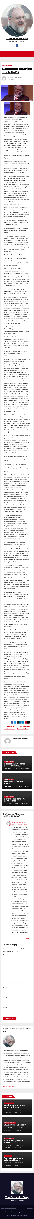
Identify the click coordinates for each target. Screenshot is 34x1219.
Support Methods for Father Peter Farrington (17, 1215)
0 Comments (17, 1112)
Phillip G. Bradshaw (17, 822)
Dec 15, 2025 (8, 1145)
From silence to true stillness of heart (13, 1159)
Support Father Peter (9, 1086)
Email (5, 998)
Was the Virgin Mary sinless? (13, 782)
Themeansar (29, 1208)
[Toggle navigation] (17, 53)
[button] (31, 54)
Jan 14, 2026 (8, 1127)
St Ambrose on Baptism (15, 1125)
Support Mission (21, 1212)
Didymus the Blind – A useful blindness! (14, 800)
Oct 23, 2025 (8, 1162)
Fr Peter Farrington (7, 65)
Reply (27, 938)
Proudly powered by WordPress (8, 1208)
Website (5, 1007)
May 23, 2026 (8, 1110)
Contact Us (29, 1212)
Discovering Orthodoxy (9, 1122)
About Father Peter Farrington (9, 1212)
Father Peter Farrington (16, 77)
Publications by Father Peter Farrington (14, 765)
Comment (6, 955)
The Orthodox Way (17, 38)
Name (5, 988)
